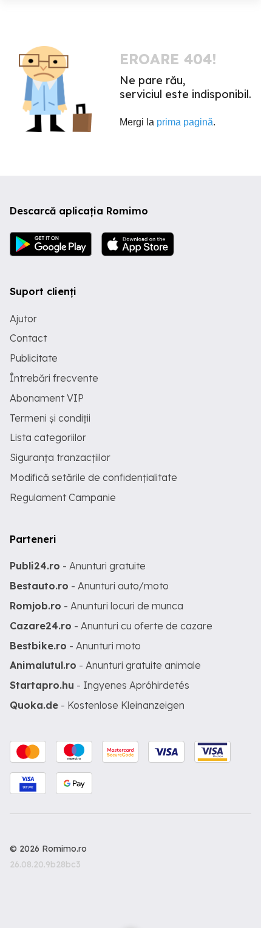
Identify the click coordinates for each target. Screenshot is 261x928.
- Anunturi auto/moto (89, 586)
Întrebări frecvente (54, 378)
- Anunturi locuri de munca (96, 606)
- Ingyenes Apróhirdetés (99, 685)
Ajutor (23, 319)
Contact (28, 338)
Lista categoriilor (48, 437)
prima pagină (185, 122)
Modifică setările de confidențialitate (93, 477)
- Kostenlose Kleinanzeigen (97, 705)
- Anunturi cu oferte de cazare (111, 626)
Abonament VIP (47, 398)
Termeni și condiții (50, 418)
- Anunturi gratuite (78, 566)
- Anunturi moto (75, 646)
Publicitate (34, 358)
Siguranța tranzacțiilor (60, 457)
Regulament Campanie (63, 497)
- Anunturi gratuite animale (105, 665)
